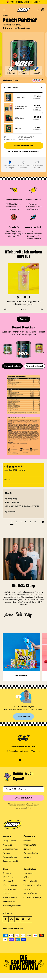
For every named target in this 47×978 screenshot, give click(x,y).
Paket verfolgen (10, 857)
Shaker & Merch (10, 897)
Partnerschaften (31, 853)
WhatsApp (7, 845)
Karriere (27, 857)
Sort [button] (6, 479)
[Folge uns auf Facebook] (5, 919)
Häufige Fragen (9, 841)
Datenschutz (29, 889)
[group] (23, 467)
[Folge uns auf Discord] (17, 919)
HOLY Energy (8, 877)
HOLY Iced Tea (9, 881)
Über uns (27, 841)
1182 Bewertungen (22, 28)
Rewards (27, 849)
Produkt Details (11, 87)
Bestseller (7, 873)
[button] (8, 28)
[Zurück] (5, 309)
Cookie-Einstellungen (33, 897)
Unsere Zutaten (30, 845)
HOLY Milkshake (9, 889)
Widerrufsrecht (30, 881)
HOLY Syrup (8, 893)
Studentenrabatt (10, 861)
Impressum (28, 873)
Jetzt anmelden (23, 797)
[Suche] (38, 10)
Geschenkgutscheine (12, 905)
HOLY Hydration (10, 885)
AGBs (26, 877)
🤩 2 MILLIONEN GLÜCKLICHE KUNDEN (23, 2)
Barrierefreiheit (30, 893)
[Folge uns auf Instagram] (11, 919)
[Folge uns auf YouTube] (23, 919)
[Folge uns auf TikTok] (29, 919)
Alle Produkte (8, 901)
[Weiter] (41, 309)
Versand (6, 853)
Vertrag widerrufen (32, 885)
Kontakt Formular (10, 849)
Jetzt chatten (23, 716)
